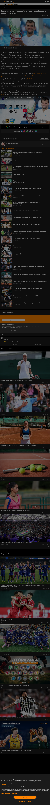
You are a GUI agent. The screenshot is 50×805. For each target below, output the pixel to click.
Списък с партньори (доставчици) (9, 793)
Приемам (25, 797)
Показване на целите (25, 801)
